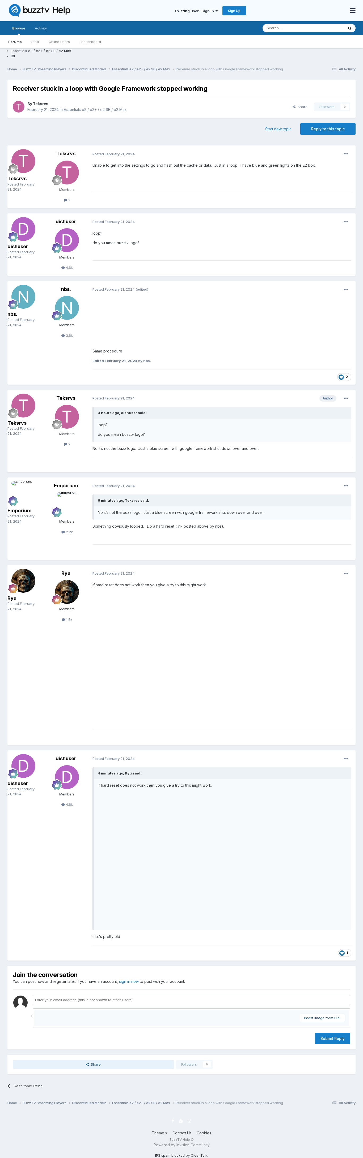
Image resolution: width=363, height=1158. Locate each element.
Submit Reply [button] (332, 1038)
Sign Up (234, 10)
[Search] (350, 28)
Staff (35, 42)
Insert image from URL (322, 1018)
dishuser (17, 246)
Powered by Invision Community (182, 1145)
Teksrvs (40, 103)
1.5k (68, 619)
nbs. (12, 314)
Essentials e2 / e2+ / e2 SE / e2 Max (95, 109)
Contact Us (182, 1133)
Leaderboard (90, 42)
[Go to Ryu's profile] (23, 581)
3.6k (69, 335)
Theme (158, 1133)
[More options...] (346, 154)
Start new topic (278, 129)
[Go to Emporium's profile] (23, 493)
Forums (15, 42)
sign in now (129, 981)
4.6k (69, 267)
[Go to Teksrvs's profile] (18, 107)
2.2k (69, 532)
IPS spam (162, 1155)
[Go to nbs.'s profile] (23, 297)
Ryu (11, 598)
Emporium (19, 510)
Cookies (204, 1133)
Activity (41, 28)
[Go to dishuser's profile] (23, 229)
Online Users (59, 42)
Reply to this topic (328, 129)
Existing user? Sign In (195, 11)
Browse (18, 28)
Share (301, 107)
